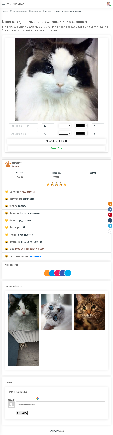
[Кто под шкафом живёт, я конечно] (23, 348)
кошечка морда (37, 249)
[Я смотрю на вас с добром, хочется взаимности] (56, 312)
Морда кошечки (35, 11)
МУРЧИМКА (54, 430)
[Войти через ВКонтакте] (23, 399)
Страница (15, 165)
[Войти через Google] (37, 399)
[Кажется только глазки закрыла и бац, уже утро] (23, 312)
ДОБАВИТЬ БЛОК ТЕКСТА (56, 141)
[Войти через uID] (19, 399)
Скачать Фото (56, 148)
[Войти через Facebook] (28, 399)
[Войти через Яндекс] (33, 399)
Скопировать (35, 256)
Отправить (22, 413)
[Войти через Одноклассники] (42, 399)
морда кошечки (21, 249)
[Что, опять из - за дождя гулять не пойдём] (89, 312)
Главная (5, 11)
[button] (108, 4)
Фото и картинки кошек (18, 11)
